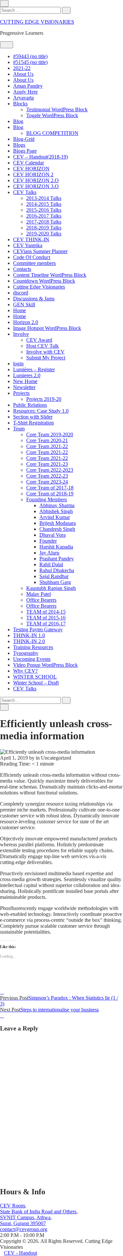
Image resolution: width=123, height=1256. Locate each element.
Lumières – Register (34, 369)
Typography (25, 653)
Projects (21, 393)
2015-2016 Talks (43, 210)
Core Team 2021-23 (47, 464)
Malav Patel (38, 594)
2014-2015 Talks (43, 204)
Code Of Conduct (31, 257)
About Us (23, 74)
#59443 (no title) (30, 56)
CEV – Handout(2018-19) (40, 157)
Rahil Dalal (51, 564)
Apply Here (25, 92)
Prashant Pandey (56, 558)
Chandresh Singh (57, 529)
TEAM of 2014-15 (46, 612)
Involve (21, 334)
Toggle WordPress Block (52, 115)
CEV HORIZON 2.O (36, 180)
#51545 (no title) (30, 62)
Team (19, 428)
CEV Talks (24, 192)
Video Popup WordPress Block (45, 665)
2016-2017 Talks (43, 216)
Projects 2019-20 (43, 399)
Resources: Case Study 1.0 (41, 411)
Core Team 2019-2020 (49, 434)
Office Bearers (41, 600)
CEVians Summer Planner (40, 251)
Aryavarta (23, 97)
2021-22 (22, 68)
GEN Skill (24, 304)
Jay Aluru (49, 552)
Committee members (34, 263)
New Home (25, 381)
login (18, 363)
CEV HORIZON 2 (33, 174)
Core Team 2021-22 (47, 446)
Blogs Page (25, 151)
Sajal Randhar (54, 576)
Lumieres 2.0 (26, 375)
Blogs (19, 145)
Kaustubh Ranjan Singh (51, 588)
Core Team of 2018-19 (49, 493)
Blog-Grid (23, 139)
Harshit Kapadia (56, 547)
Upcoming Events (32, 659)
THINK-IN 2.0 (29, 641)
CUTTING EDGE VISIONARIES (37, 22)
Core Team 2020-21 (47, 440)
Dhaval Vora (52, 535)
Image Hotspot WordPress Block (47, 328)
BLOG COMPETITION (52, 133)
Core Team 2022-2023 (49, 470)
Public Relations (30, 405)
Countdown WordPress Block (44, 281)
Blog (18, 121)
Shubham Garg (55, 582)
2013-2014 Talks (43, 198)
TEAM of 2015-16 (46, 617)
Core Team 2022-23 (47, 476)
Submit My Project (45, 357)
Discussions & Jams (33, 298)
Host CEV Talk (42, 346)
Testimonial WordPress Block (57, 109)
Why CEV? (25, 671)
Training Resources (33, 647)
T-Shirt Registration (33, 422)
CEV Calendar (28, 162)
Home (19, 310)
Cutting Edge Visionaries (39, 287)
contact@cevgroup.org (23, 1229)
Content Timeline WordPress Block (49, 275)
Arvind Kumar (54, 517)
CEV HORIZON (31, 168)
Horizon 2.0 (25, 322)
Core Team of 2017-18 (49, 487)
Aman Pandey (28, 86)
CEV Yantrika (27, 245)
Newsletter (24, 387)
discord (20, 292)
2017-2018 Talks (43, 222)
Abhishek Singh (56, 511)
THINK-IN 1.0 (29, 635)
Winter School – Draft (36, 682)
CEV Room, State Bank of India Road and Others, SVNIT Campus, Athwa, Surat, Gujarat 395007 (39, 1214)
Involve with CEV (45, 352)
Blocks (20, 103)
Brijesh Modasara (57, 523)
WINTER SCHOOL (35, 677)
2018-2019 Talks (43, 227)
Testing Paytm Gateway (38, 629)
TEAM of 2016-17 (46, 623)
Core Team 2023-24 (47, 482)
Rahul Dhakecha (56, 570)
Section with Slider (32, 417)
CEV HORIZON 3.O (36, 186)
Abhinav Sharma (56, 505)
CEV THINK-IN (31, 239)
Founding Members (46, 499)
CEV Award (39, 340)
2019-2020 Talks (43, 233)
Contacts (22, 269)
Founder (48, 541)
